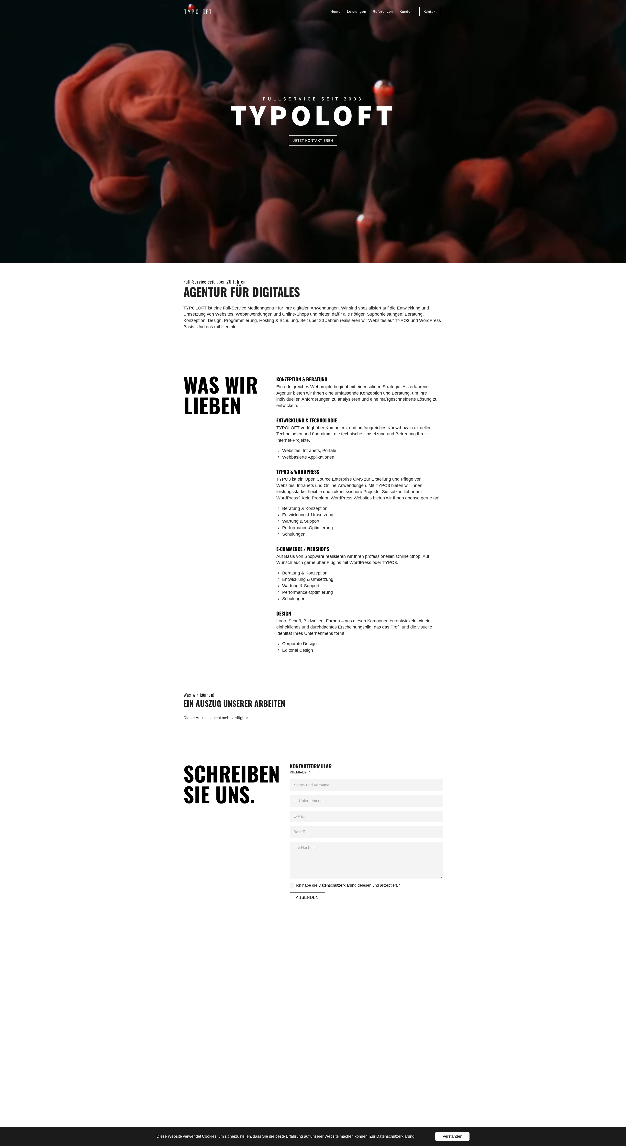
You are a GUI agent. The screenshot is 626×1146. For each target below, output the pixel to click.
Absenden (307, 897)
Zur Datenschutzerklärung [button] (391, 1136)
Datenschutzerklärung (337, 885)
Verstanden (452, 1136)
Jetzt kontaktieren (313, 140)
